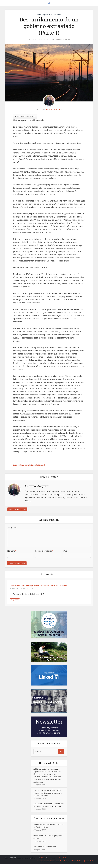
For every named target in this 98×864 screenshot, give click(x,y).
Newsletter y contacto (68, 861)
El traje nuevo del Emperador (44, 847)
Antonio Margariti (54, 109)
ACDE (43, 858)
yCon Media (62, 858)
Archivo (79, 861)
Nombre (11, 551)
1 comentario (47, 39)
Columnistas (54, 861)
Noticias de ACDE (49, 763)
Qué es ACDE (88, 861)
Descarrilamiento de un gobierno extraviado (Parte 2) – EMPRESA (39, 585)
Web (65, 551)
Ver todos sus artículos (17, 509)
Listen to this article (26, 116)
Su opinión (12, 527)
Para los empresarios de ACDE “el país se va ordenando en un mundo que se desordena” (48, 793)
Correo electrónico (44, 551)
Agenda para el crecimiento (49, 14)
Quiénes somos (43, 861)
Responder (15, 600)
